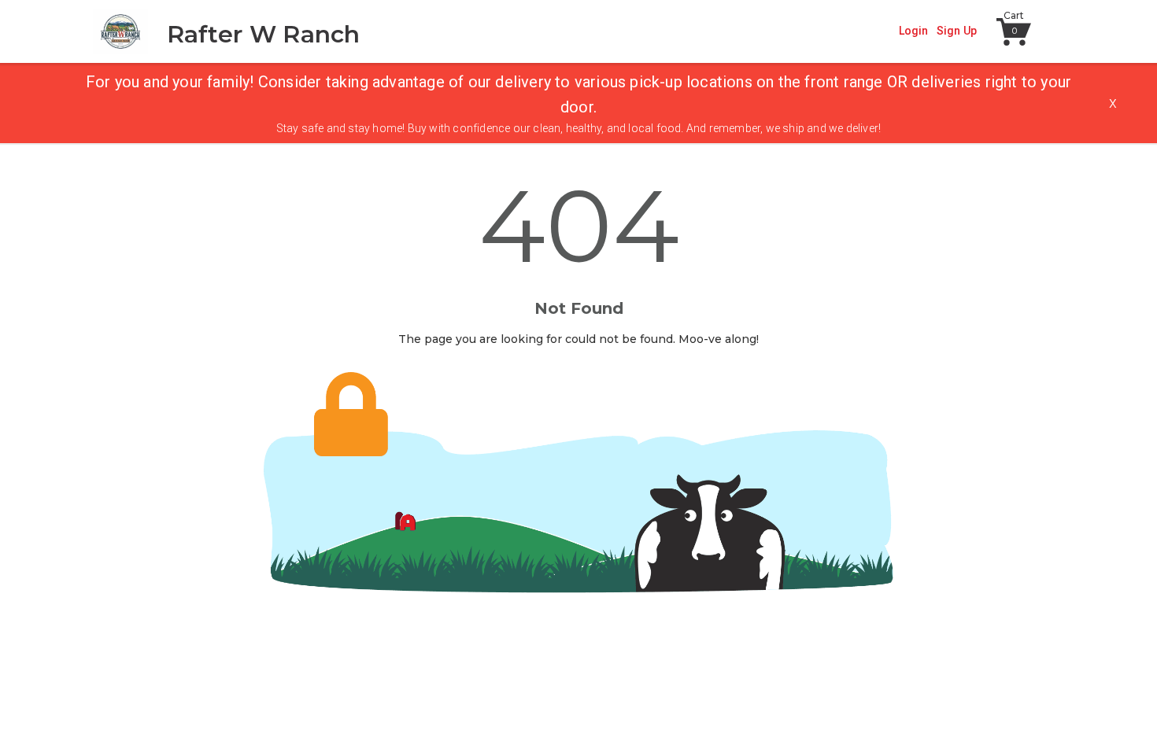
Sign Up (957, 30)
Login (914, 30)
